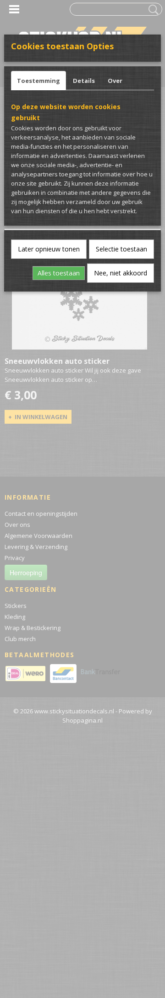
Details (84, 80)
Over (115, 80)
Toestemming (38, 80)
